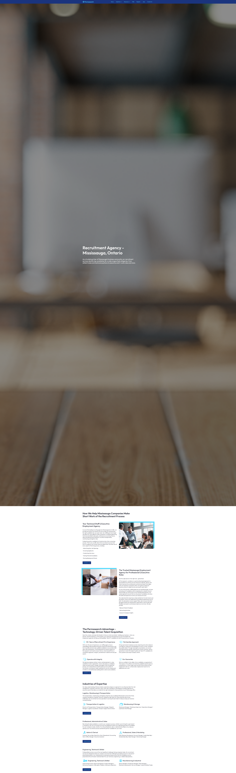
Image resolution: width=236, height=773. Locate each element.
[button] (119, 2)
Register (138, 1)
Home (112, 1)
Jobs (144, 1)
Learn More (87, 713)
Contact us (87, 562)
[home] (96, 2)
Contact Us (149, 1)
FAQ (133, 1)
